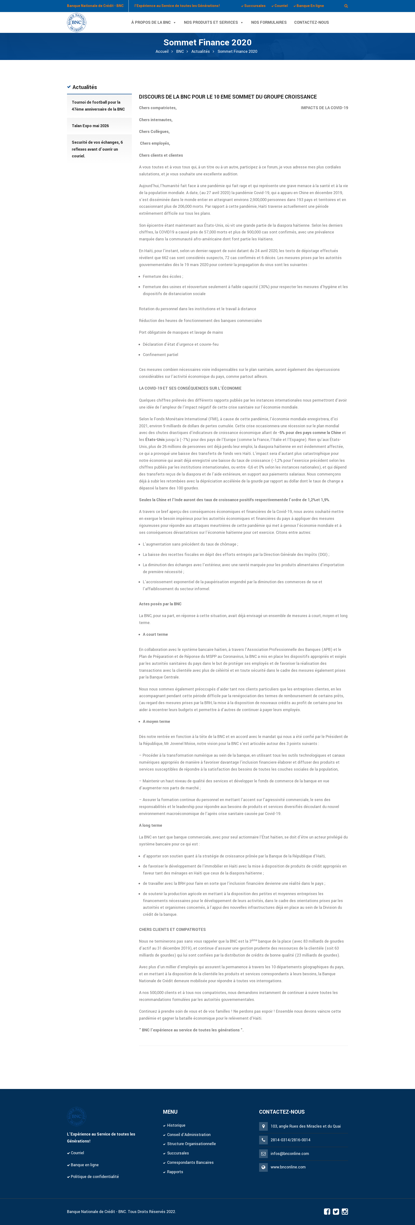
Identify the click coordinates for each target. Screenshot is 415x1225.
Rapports (175, 1172)
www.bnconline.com (288, 1167)
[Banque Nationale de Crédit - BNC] (76, 22)
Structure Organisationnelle (191, 1144)
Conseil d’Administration (189, 1134)
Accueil (162, 51)
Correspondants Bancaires (190, 1162)
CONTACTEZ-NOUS (311, 22)
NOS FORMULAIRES (269, 22)
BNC (180, 51)
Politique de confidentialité (94, 1176)
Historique (176, 1125)
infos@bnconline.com (290, 1154)
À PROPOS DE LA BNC (151, 22)
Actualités (200, 51)
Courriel (77, 1153)
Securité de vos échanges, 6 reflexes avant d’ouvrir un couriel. (97, 149)
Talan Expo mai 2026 (90, 126)
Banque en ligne (84, 1165)
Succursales (178, 1153)
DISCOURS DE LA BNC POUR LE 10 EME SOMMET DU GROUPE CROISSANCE (228, 97)
